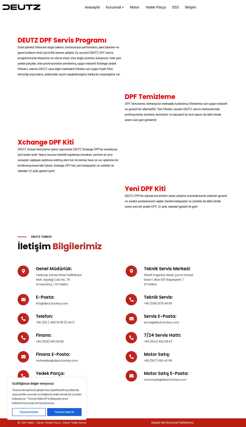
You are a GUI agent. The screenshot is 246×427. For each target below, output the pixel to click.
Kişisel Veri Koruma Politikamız (172, 422)
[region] (46, 399)
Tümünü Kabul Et (64, 412)
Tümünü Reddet (29, 412)
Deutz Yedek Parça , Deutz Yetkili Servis (62, 422)
